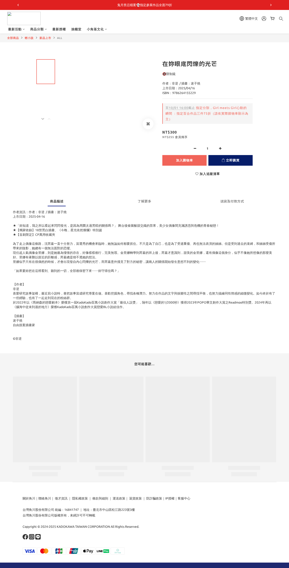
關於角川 (29, 498)
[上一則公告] (18, 5)
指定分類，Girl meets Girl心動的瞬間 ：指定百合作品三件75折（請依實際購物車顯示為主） (206, 113)
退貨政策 (135, 498)
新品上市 (45, 37)
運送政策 (119, 498)
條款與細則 (100, 498)
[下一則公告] (271, 5)
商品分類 (37, 29)
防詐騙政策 (154, 498)
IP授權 (170, 498)
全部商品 (13, 37)
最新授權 (59, 29)
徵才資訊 (61, 498)
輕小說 (29, 37)
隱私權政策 (80, 498)
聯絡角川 (44, 498)
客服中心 (184, 498)
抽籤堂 (76, 29)
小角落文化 (95, 29)
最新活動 (15, 29)
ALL (59, 37)
